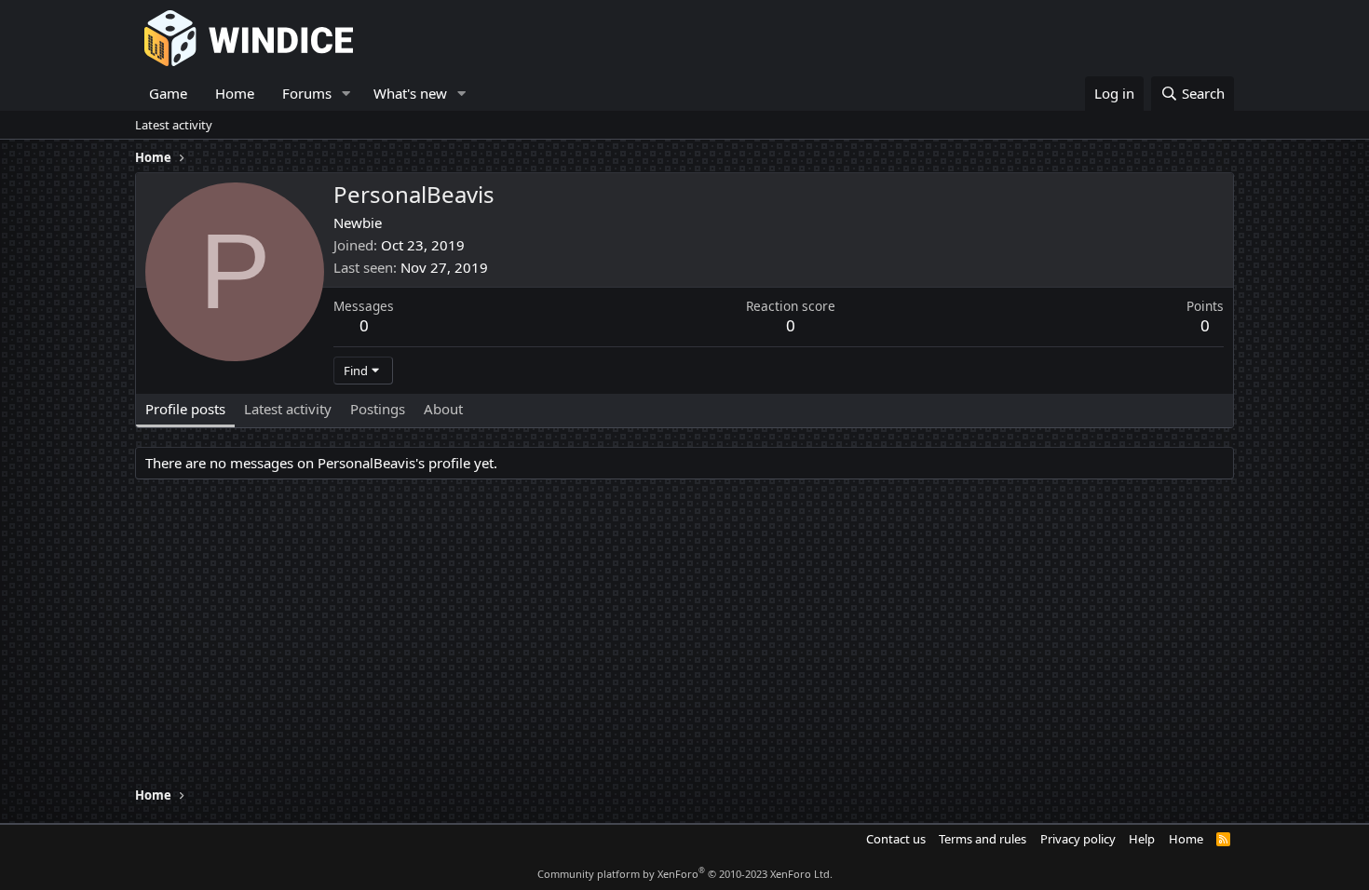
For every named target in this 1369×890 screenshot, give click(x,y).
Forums (307, 93)
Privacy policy (1078, 838)
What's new (410, 93)
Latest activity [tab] (288, 408)
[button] (346, 93)
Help (1142, 838)
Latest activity (173, 124)
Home (234, 93)
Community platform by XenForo (685, 874)
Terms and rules (982, 838)
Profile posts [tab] (185, 408)
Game (168, 93)
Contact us (896, 838)
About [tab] (443, 408)
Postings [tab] (377, 408)
